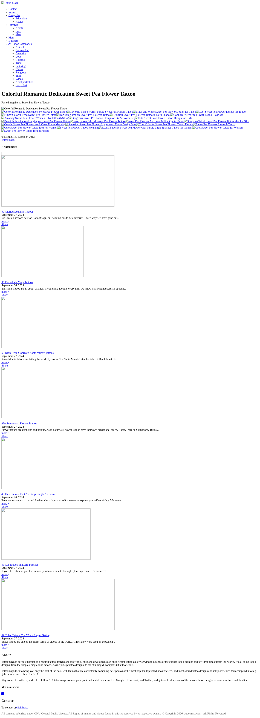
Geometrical (22, 50)
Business (13, 40)
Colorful (20, 59)
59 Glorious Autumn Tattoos (17, 211)
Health (19, 21)
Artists (19, 27)
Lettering (21, 66)
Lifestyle (13, 24)
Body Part (21, 85)
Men (11, 37)
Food (18, 31)
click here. (22, 707)
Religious (21, 72)
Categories (14, 15)
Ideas (18, 34)
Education (21, 18)
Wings (19, 78)
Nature (19, 69)
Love (18, 56)
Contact (12, 8)
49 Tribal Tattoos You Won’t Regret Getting (25, 635)
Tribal (19, 62)
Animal (20, 47)
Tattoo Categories (21, 43)
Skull (18, 75)
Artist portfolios (24, 82)
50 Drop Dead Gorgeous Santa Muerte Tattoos (27, 352)
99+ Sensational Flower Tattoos (19, 423)
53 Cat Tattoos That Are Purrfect (19, 564)
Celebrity (21, 53)
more (4, 221)
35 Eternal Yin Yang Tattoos (17, 282)
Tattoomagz (8, 139)
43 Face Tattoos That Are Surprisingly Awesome (28, 494)
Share (4, 224)
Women (12, 12)
